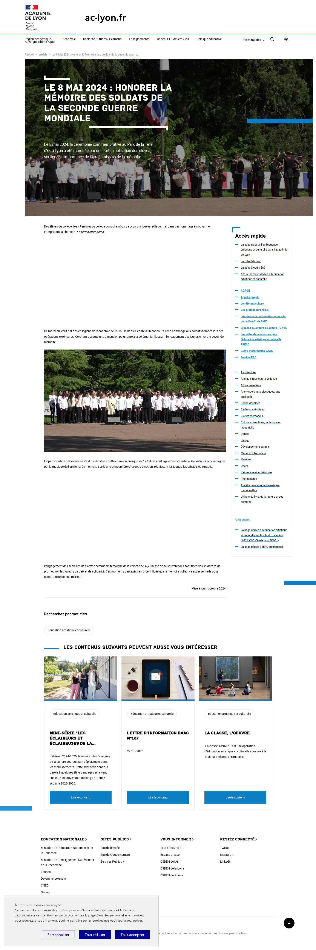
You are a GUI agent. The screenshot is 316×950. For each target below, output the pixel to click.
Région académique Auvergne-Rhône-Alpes (40, 40)
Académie (69, 39)
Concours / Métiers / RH (173, 39)
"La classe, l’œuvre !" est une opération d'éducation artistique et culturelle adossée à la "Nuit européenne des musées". (235, 751)
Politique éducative (209, 39)
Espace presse (169, 855)
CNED (45, 885)
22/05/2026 (135, 751)
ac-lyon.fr (105, 17)
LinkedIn (226, 861)
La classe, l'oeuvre (227, 733)
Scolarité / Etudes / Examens (102, 39)
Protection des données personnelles (222, 933)
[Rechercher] (272, 40)
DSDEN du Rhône (171, 875)
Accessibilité (286, 39)
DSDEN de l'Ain (169, 861)
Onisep (45, 892)
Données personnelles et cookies (120, 915)
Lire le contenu (80, 797)
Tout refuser (94, 934)
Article (43, 54)
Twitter (225, 848)
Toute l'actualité (170, 848)
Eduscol (46, 872)
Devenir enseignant (53, 878)
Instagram (227, 855)
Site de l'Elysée (110, 848)
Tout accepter (132, 934)
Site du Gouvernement (115, 855)
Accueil (29, 54)
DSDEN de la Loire (172, 868)
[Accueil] (46, 17)
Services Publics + (112, 861)
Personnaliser (58, 934)
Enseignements (139, 39)
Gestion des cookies (185, 933)
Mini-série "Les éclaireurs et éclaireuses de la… (73, 738)
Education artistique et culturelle (69, 630)
